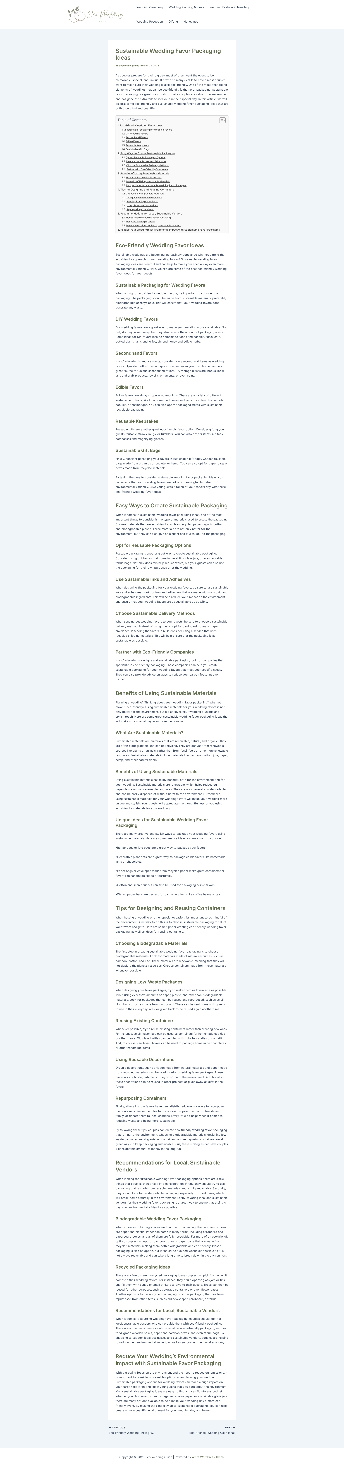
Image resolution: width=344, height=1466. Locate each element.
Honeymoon (192, 21)
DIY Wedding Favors (137, 133)
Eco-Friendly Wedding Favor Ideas (141, 125)
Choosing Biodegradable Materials (145, 193)
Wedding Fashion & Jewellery (229, 7)
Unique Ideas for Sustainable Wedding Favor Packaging (156, 185)
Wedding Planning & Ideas (186, 7)
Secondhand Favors (137, 137)
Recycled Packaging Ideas (140, 221)
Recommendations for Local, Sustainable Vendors (151, 213)
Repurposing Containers (140, 209)
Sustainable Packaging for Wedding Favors (148, 129)
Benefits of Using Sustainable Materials (144, 173)
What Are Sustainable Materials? (143, 177)
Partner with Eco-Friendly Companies (147, 169)
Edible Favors (133, 141)
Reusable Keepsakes (137, 145)
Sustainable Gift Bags (137, 149)
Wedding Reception (150, 21)
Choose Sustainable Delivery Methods (147, 165)
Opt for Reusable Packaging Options (145, 157)
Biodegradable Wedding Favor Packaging (148, 217)
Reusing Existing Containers (142, 201)
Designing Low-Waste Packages (144, 197)
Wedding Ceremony (150, 7)
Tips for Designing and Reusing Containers (147, 189)
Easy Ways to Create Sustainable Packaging (147, 153)
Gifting (173, 21)
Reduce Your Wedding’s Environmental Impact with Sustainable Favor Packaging (170, 229)
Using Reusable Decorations (142, 205)
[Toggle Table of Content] (221, 120)
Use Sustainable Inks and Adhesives (146, 161)
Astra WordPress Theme (208, 1457)
